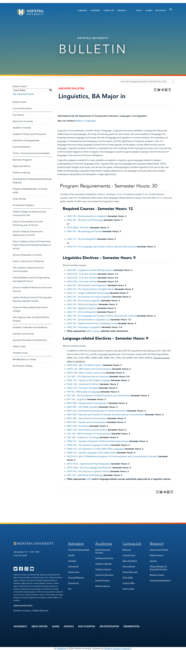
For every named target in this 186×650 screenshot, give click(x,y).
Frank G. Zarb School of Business (28, 261)
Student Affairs (129, 583)
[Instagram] (26, 569)
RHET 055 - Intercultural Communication (87, 418)
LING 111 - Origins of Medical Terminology (88, 293)
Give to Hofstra (86, 626)
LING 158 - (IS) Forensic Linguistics (84, 300)
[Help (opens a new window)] (169, 89)
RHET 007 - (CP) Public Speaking (82, 407)
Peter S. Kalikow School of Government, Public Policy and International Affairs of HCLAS (32, 245)
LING (88, 479)
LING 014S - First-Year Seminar (82, 281)
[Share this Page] (162, 89)
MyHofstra (160, 10)
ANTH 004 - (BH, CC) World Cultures (85, 365)
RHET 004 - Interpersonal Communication (87, 403)
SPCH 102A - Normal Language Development (89, 467)
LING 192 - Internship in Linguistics (84, 327)
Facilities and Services (23, 333)
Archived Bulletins (21, 146)
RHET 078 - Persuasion (78, 426)
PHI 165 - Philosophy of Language (83, 391)
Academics (95, 10)
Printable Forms (20, 352)
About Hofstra (39, 626)
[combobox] (147, 81)
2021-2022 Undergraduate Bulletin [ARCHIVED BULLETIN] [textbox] (143, 81)
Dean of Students (130, 560)
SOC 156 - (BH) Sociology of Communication (89, 433)
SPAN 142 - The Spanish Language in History (89, 445)
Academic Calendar (103, 563)
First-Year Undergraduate (78, 549)
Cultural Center (129, 555)
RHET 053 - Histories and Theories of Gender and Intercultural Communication (105, 414)
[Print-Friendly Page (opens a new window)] (165, 89)
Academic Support (103, 569)
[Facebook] (21, 569)
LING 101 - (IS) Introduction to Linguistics (87, 216)
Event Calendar (129, 566)
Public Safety (128, 577)
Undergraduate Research (160, 580)
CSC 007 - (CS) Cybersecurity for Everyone (88, 376)
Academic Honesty (22, 127)
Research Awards (157, 574)
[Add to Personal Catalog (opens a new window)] (158, 89)
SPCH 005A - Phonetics (78, 227)
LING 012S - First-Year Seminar (82, 273)
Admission (82, 10)
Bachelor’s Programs (22, 159)
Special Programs (102, 580)
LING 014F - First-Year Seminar (82, 277)
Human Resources (130, 572)
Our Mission (18, 114)
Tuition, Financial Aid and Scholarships (31, 153)
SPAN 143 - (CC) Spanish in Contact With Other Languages (95, 448)
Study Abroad (19, 198)
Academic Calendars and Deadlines (30, 327)
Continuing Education (104, 574)
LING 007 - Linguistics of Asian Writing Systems (90, 270)
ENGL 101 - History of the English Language (88, 380)
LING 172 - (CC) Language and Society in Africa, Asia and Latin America (101, 246)
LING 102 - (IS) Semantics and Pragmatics (87, 285)
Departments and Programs (102, 551)
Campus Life (108, 10)
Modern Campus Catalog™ (117, 648)
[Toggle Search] (171, 9)
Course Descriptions (22, 108)
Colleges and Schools (104, 558)
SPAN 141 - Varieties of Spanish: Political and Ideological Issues (98, 441)
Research (122, 10)
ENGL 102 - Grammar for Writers (83, 384)
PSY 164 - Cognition (77, 399)
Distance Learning (21, 172)
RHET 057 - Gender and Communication (86, 422)
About (139, 10)
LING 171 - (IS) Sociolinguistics (82, 239)
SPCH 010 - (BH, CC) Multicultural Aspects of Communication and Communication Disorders (112, 456)
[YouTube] (32, 569)
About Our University (23, 121)
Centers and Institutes (159, 549)
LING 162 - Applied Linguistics (82, 308)
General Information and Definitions (30, 340)
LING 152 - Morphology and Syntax (84, 231)
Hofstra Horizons (156, 555)
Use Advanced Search (23, 94)
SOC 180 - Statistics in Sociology (83, 437)
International (73, 566)
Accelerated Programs (23, 205)
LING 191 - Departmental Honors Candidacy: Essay (92, 323)
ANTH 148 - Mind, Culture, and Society (86, 372)
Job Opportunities (109, 626)
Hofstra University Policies (23, 605)
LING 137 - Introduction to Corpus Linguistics (89, 296)
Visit (69, 588)
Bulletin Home (20, 102)
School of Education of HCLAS (27, 254)
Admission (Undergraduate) (26, 140)
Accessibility (20, 626)
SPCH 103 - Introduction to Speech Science (88, 471)
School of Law (73, 572)
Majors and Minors (21, 166)
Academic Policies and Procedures (29, 134)
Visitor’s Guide (128, 588)
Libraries (153, 560)
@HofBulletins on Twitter (24, 359)
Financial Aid (73, 583)
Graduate (72, 560)
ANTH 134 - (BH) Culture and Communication (89, 368)
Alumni (149, 10)
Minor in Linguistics (85, 120)
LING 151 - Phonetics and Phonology (85, 220)
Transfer (71, 555)
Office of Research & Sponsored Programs (158, 567)
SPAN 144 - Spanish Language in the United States (91, 452)
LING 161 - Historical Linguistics (82, 304)
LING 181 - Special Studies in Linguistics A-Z (88, 319)
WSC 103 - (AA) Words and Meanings (85, 475)
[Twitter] (15, 569)
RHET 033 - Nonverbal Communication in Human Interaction (96, 410)
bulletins (61, 648)
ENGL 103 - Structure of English (82, 387)
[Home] (41, 12)
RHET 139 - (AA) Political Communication (87, 429)
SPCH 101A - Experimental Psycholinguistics (88, 463)
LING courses (92, 331)
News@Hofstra (132, 626)
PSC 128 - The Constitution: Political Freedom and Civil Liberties (98, 395)
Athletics (69, 626)
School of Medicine (76, 577)
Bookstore (127, 549)
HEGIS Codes (19, 346)
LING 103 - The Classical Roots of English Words (90, 289)
